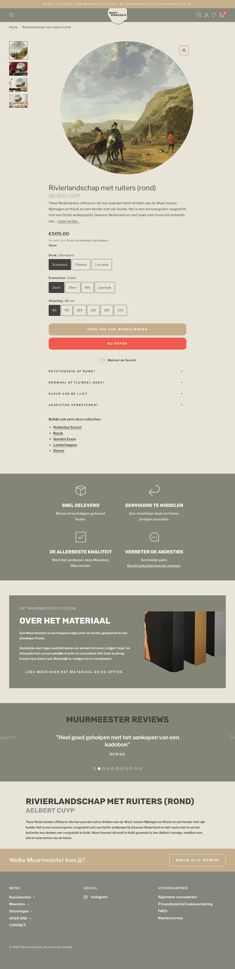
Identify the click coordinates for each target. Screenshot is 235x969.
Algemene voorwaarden (177, 897)
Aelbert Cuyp (64, 195)
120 (93, 310)
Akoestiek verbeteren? (73, 405)
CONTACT (17, 925)
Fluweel (81, 264)
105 (80, 310)
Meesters (17, 904)
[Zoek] (199, 15)
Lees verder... (68, 221)
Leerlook (104, 287)
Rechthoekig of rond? (72, 371)
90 (67, 310)
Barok (58, 433)
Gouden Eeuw (64, 439)
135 (107, 310)
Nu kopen (117, 343)
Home (13, 27)
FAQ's (163, 911)
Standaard (59, 264)
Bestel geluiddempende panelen (153, 566)
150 (120, 310)
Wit (87, 287)
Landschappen (65, 445)
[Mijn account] (206, 15)
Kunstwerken (20, 897)
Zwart (56, 287)
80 (54, 310)
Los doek (101, 264)
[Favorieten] (213, 15)
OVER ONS (18, 918)
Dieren (58, 451)
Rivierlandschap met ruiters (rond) (46, 27)
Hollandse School (67, 427)
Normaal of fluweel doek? (77, 382)
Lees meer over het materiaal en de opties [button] (74, 672)
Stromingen (19, 911)
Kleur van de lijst (68, 393)
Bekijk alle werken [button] (197, 860)
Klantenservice (170, 918)
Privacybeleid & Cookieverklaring (185, 904)
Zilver (73, 287)
